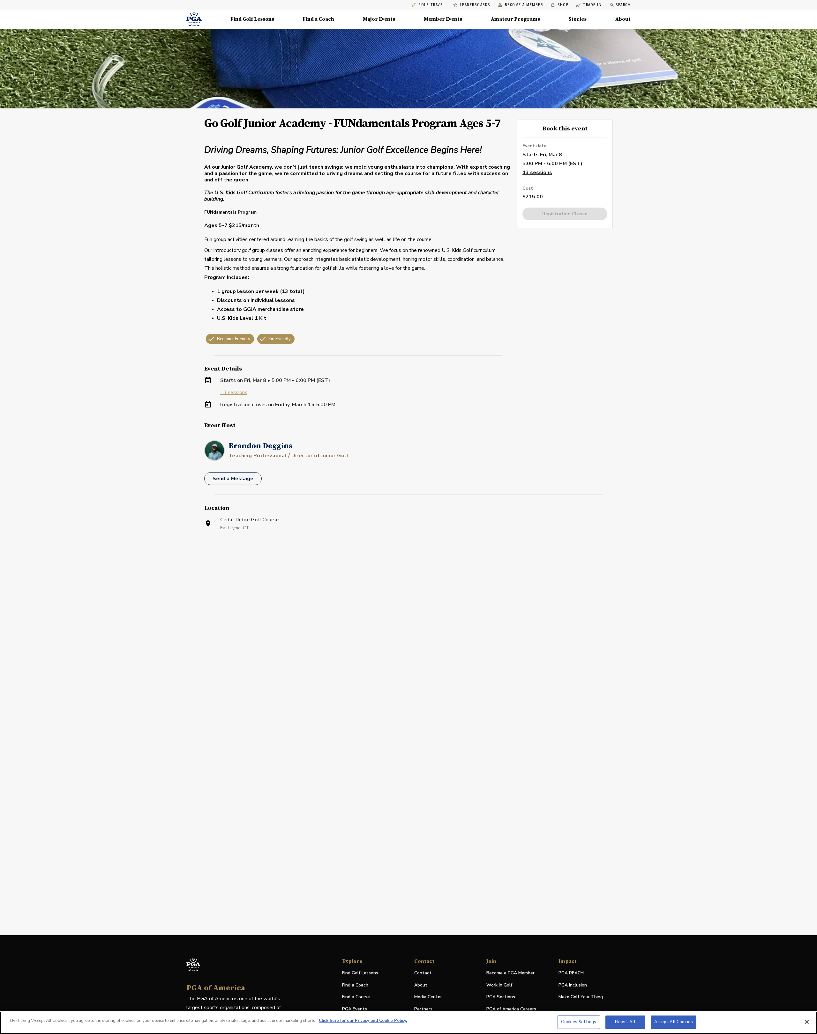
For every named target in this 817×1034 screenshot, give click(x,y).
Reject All (625, 1022)
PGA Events (354, 1009)
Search (623, 5)
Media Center (428, 997)
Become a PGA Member (510, 973)
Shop (559, 5)
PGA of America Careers (511, 1009)
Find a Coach (318, 19)
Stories (577, 19)
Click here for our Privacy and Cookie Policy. (363, 1020)
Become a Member (524, 5)
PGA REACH (571, 973)
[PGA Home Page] (194, 19)
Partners (423, 1009)
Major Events (379, 19)
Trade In (589, 5)
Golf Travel (431, 5)
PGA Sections (500, 997)
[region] (408, 1022)
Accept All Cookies (673, 1022)
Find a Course (356, 997)
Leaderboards (475, 5)
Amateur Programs (515, 19)
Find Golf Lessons (252, 19)
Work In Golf (499, 985)
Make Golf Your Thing (580, 997)
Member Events (443, 19)
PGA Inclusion (572, 985)
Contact (422, 973)
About (623, 19)
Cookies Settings (578, 1022)
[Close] (807, 1022)
